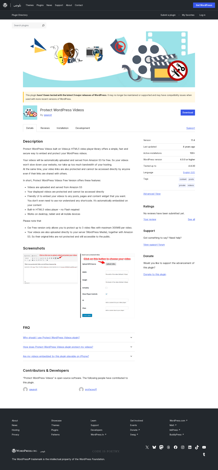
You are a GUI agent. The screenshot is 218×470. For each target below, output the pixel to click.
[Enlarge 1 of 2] (73, 257)
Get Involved (136, 420)
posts (191, 179)
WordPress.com (179, 420)
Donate (135, 430)
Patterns (55, 434)
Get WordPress (204, 5)
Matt (173, 425)
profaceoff (91, 389)
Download (188, 112)
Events (133, 425)
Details (30, 128)
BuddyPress (177, 434)
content (183, 179)
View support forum (154, 244)
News (14, 425)
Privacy (15, 434)
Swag (134, 434)
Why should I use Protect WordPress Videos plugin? (51, 337)
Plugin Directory (20, 15)
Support (190, 128)
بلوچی (42, 451)
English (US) (189, 172)
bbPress (175, 430)
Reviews (45, 128)
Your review (149, 219)
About (15, 420)
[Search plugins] (43, 25)
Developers (96, 430)
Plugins (54, 430)
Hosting (15, 430)
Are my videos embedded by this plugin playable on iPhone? (56, 356)
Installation (63, 128)
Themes (55, 425)
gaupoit (48, 114)
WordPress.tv (98, 434)
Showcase (56, 420)
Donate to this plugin (154, 274)
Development (82, 128)
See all (191, 219)
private (182, 185)
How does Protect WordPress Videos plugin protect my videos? (58, 347)
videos (191, 185)
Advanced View (152, 193)
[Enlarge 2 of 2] (130, 257)
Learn (93, 420)
